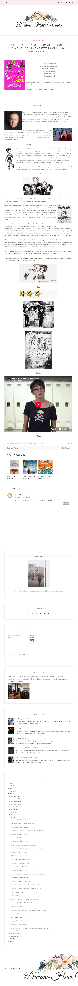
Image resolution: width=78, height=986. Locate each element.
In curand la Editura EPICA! (19, 820)
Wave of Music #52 (17, 892)
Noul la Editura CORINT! (11, 477)
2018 (11, 786)
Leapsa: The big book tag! (19, 921)
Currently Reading (23, 631)
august (13, 807)
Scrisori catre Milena (14, 635)
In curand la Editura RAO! (19, 838)
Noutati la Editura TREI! (18, 852)
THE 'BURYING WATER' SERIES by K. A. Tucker (26, 888)
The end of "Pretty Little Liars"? (21, 863)
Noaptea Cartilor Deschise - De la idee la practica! (27, 867)
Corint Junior (52, 64)
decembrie (14, 796)
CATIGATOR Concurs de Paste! (21, 859)
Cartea (28, 82)
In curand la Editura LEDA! (19, 841)
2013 (11, 941)
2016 (11, 791)
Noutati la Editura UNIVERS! (20, 924)
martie (13, 931)
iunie (12, 812)
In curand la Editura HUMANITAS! (21, 903)
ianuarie (13, 936)
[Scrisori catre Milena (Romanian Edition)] (32, 643)
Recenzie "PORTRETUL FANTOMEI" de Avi (24, 899)
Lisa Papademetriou (27, 130)
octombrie (14, 801)
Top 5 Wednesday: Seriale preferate (22, 823)
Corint (38, 40)
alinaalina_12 (21, 494)
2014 (11, 939)
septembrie (15, 804)
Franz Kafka (12, 637)
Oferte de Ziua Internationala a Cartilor (23, 845)
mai (12, 814)
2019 (11, 783)
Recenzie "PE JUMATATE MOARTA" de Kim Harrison (27, 831)
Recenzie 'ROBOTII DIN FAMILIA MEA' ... (44, 477)
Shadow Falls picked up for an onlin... (30, 477)
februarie (14, 933)
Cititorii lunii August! (22, 738)
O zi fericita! (15, 896)
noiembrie (14, 799)
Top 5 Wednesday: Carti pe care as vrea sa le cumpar (27, 849)
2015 (11, 794)
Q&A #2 (13, 856)
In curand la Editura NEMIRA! (20, 827)
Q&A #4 (18, 728)
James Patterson (26, 112)
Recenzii (40, 443)
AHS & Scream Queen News (19, 834)
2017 (11, 788)
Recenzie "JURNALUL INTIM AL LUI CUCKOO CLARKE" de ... (30, 928)
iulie (12, 809)
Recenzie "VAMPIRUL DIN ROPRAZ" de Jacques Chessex (33, 748)
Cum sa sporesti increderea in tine (26, 758)
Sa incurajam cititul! (17, 917)
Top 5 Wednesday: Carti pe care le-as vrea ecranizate (28, 874)
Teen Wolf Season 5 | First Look (21, 881)
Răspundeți (66, 503)
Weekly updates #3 (22, 719)
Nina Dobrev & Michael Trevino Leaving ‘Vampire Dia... (28, 910)
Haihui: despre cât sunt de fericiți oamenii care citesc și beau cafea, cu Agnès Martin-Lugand (36, 676)
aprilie (13, 817)
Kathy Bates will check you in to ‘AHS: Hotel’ (25, 885)
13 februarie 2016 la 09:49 (22, 497)
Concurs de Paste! (16, 906)
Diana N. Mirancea (34, 57)
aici (50, 89)
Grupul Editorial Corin (59, 82)
